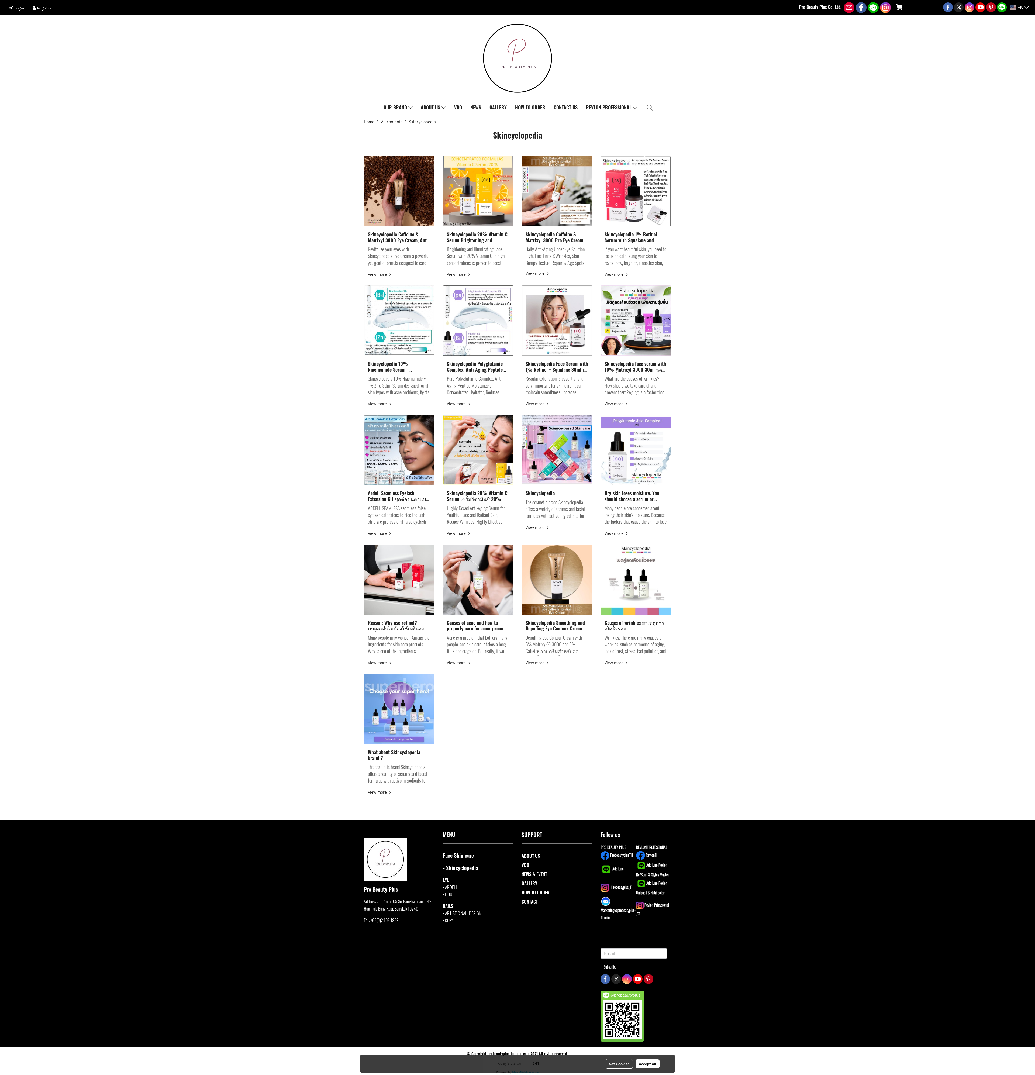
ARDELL (451, 887)
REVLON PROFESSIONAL (609, 107)
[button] (650, 107)
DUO (448, 894)
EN (1020, 7)
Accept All (647, 1063)
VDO (458, 107)
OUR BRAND (396, 107)
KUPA (449, 920)
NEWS (475, 107)
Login (18, 8)
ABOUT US (431, 107)
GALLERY (498, 107)
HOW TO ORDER (530, 107)
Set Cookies (619, 1063)
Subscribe (610, 967)
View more (378, 274)
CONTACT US (566, 107)
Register (43, 8)
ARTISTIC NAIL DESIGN (463, 913)
